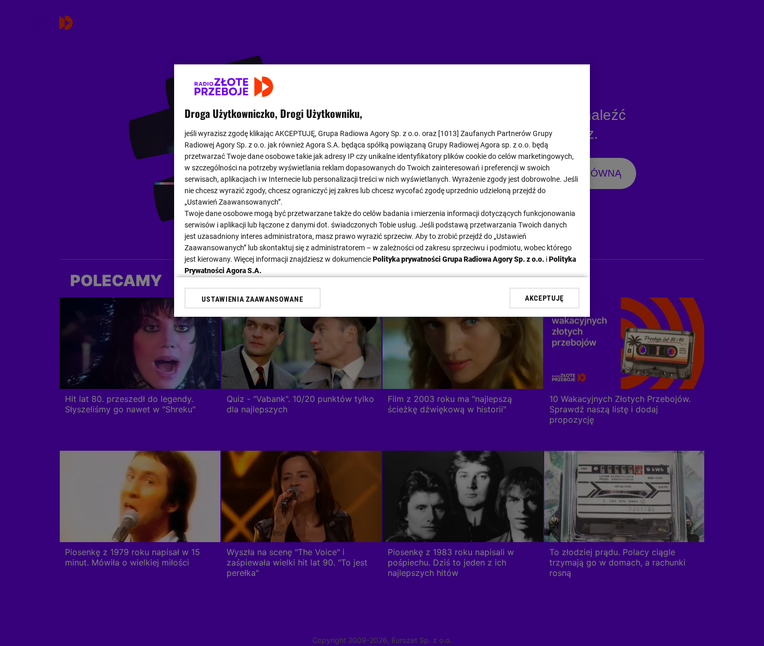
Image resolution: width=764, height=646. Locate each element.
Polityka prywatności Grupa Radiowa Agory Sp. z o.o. (458, 259)
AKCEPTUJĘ (544, 298)
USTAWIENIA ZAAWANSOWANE (252, 299)
